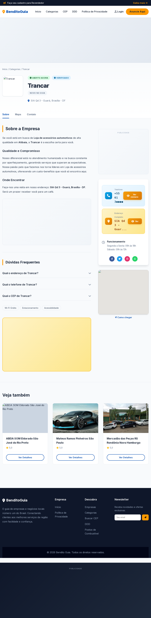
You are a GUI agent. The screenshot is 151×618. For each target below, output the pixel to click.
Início (38, 11)
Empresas (90, 507)
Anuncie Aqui (137, 11)
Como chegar (124, 317)
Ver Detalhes (25, 457)
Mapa (18, 114)
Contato (31, 114)
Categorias (52, 11)
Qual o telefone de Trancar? (19, 284)
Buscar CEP (91, 518)
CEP (65, 11)
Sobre (5, 114)
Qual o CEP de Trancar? (16, 295)
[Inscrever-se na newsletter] (145, 517)
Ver (136, 221)
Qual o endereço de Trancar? (20, 273)
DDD (74, 11)
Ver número (134, 195)
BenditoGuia (17, 11)
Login (120, 11)
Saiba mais (139, 3)
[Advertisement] (75, 40)
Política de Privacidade (94, 11)
